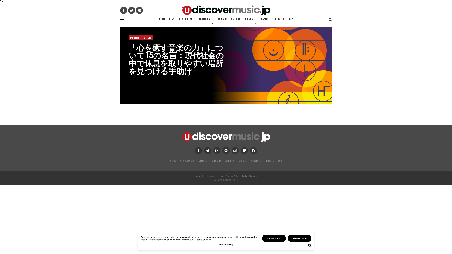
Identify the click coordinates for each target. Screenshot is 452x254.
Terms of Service (215, 176)
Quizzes (279, 19)
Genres (248, 19)
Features (204, 19)
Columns (222, 19)
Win (280, 160)
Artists (235, 19)
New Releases (187, 19)
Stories (202, 160)
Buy (290, 19)
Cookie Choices (249, 176)
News (172, 19)
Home (162, 19)
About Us (199, 176)
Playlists (265, 19)
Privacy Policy (232, 176)
